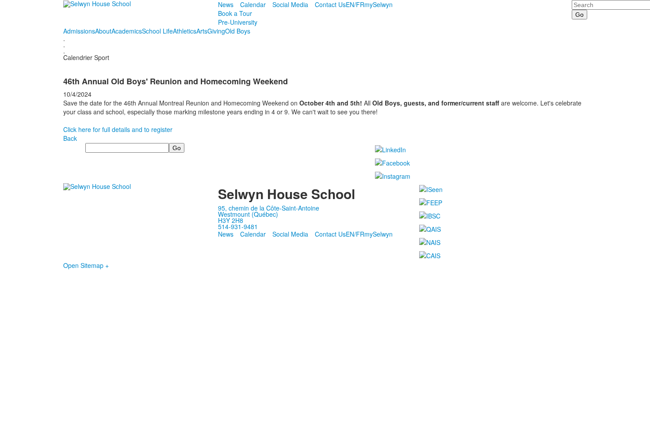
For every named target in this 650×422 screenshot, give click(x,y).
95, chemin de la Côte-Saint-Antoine (268, 207)
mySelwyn (378, 4)
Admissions (79, 30)
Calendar (253, 4)
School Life (157, 30)
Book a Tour (235, 13)
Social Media (290, 4)
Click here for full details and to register (117, 129)
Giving (216, 30)
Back (70, 138)
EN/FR (355, 4)
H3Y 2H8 (230, 220)
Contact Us (330, 4)
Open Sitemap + (86, 265)
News (225, 4)
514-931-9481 (238, 226)
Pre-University (237, 22)
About (103, 30)
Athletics (184, 30)
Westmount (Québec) (248, 214)
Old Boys (237, 30)
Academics (126, 30)
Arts (201, 30)
